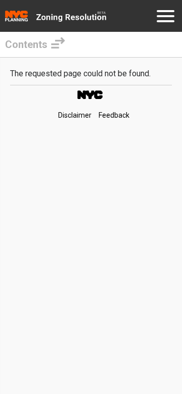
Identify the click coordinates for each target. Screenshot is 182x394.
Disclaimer (75, 115)
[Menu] (165, 18)
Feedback (114, 115)
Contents (26, 44)
